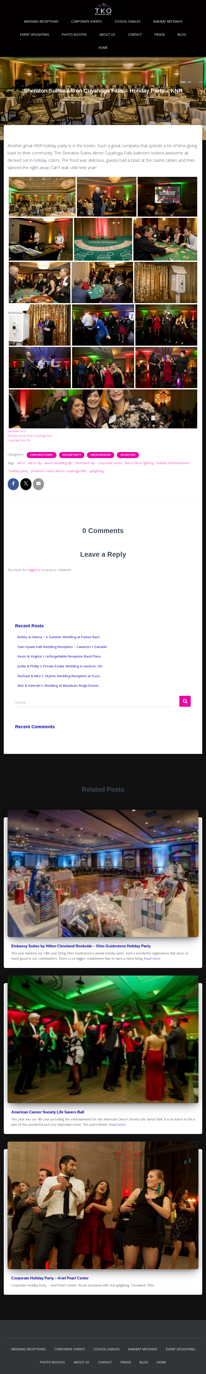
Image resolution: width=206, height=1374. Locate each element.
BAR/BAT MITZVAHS (167, 22)
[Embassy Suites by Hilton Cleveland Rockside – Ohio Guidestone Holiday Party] (103, 873)
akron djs (35, 463)
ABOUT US (107, 35)
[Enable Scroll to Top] (196, 1364)
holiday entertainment (172, 463)
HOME (103, 48)
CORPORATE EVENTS (86, 22)
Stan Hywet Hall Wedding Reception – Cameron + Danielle (62, 647)
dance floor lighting (139, 463)
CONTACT (135, 35)
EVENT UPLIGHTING (34, 35)
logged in (34, 570)
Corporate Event (41, 455)
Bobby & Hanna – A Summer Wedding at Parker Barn (59, 637)
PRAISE (159, 35)
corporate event (109, 463)
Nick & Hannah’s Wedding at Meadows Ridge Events (58, 686)
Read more (152, 959)
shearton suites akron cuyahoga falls (59, 471)
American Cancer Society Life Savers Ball (47, 1112)
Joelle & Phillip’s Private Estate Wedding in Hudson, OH (60, 666)
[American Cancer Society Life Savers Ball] (103, 1039)
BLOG (182, 35)
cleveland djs (85, 463)
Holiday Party (72, 455)
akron (21, 463)
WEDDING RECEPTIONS (41, 22)
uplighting (96, 471)
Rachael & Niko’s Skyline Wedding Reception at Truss (59, 676)
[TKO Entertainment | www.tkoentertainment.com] (42, 197)
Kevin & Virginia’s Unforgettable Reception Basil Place (59, 657)
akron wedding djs (58, 463)
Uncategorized (100, 455)
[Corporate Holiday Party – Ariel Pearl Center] (103, 1205)
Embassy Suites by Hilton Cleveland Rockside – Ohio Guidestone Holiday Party (80, 946)
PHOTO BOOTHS (74, 35)
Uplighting (127, 455)
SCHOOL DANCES (128, 22)
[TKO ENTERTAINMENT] (103, 9)
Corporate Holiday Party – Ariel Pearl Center (50, 1278)
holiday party (18, 471)
